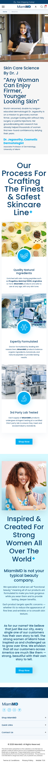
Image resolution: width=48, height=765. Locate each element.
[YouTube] (14, 709)
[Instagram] (9, 709)
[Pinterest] (19, 709)
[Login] (36, 7)
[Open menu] (3, 7)
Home (5, 12)
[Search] (42, 7)
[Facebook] (4, 709)
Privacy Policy (27, 760)
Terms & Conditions (11, 760)
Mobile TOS (40, 760)
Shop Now (24, 441)
